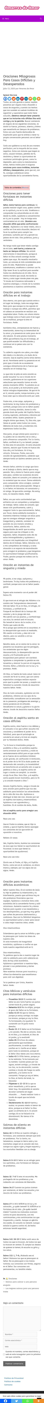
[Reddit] (13, 99)
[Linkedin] (18, 99)
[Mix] (30, 99)
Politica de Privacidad (13, 1378)
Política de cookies (12, 1381)
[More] (38, 99)
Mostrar (25, 188)
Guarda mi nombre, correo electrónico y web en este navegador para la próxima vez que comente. (23, 1354)
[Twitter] (9, 99)
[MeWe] (26, 99)
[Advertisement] (22, 50)
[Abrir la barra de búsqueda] (41, 18)
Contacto (8, 1385)
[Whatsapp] (34, 99)
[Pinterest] (22, 99)
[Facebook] (5, 99)
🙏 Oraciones (11, 1279)
